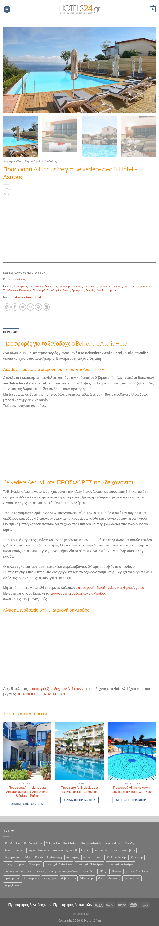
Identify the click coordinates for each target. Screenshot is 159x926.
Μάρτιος (20, 864)
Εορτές (39, 857)
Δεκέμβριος (128, 850)
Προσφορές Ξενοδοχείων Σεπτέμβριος (93, 290)
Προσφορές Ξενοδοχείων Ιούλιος (78, 286)
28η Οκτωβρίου (32, 843)
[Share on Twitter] (22, 307)
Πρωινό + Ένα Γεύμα (137, 871)
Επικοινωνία (79, 913)
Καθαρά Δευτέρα (117, 857)
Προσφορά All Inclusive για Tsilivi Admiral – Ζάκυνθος (79, 789)
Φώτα (101, 878)
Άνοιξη (129, 843)
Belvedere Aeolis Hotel (27, 297)
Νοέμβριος (35, 864)
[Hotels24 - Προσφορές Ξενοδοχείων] (79, 9)
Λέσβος (52, 161)
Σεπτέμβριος (49, 878)
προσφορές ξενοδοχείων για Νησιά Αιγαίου (111, 587)
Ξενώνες (40, 871)
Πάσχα (104, 871)
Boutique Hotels (91, 843)
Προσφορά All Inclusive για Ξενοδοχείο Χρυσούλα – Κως (132, 789)
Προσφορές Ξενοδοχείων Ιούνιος (118, 286)
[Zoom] (9, 107)
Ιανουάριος (72, 857)
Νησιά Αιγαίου (34, 161)
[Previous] (11, 69)
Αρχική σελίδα (12, 161)
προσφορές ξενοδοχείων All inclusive (56, 688)
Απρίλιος (86, 850)
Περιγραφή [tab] (11, 332)
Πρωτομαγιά (11, 878)
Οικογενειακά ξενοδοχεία (64, 871)
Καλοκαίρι (137, 857)
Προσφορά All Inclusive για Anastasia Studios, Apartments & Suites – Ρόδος (27, 791)
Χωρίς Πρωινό (12, 885)
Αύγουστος (101, 850)
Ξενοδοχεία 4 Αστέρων (120, 864)
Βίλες (115, 850)
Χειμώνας (114, 878)
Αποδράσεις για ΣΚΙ (65, 850)
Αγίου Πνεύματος (39, 850)
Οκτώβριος (89, 871)
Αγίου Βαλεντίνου (14, 850)
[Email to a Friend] (30, 307)
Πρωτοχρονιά (31, 878)
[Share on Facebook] (15, 307)
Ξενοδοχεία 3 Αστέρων (89, 864)
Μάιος (8, 864)
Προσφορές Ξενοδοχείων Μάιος (51, 290)
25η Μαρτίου (12, 843)
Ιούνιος (99, 857)
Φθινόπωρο (87, 878)
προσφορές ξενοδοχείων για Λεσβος (77, 593)
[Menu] (7, 9)
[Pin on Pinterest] (38, 307)
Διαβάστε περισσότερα (27, 803)
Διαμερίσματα (12, 857)
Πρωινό (116, 871)
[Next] (147, 69)
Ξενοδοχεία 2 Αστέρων (58, 864)
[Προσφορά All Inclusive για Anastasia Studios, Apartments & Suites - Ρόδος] (27, 751)
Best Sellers (70, 843)
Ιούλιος (87, 857)
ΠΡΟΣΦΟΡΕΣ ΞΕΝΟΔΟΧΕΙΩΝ (41, 694)
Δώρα (27, 857)
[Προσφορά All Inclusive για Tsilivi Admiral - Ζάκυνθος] (79, 751)
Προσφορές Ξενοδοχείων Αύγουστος (35, 286)
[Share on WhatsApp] (7, 307)
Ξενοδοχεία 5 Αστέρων (18, 871)
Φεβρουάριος (68, 878)
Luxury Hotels (113, 843)
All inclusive (53, 843)
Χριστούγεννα (132, 878)
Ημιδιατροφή (54, 857)
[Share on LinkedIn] (46, 307)
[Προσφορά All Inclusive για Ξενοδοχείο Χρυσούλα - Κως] (132, 751)
